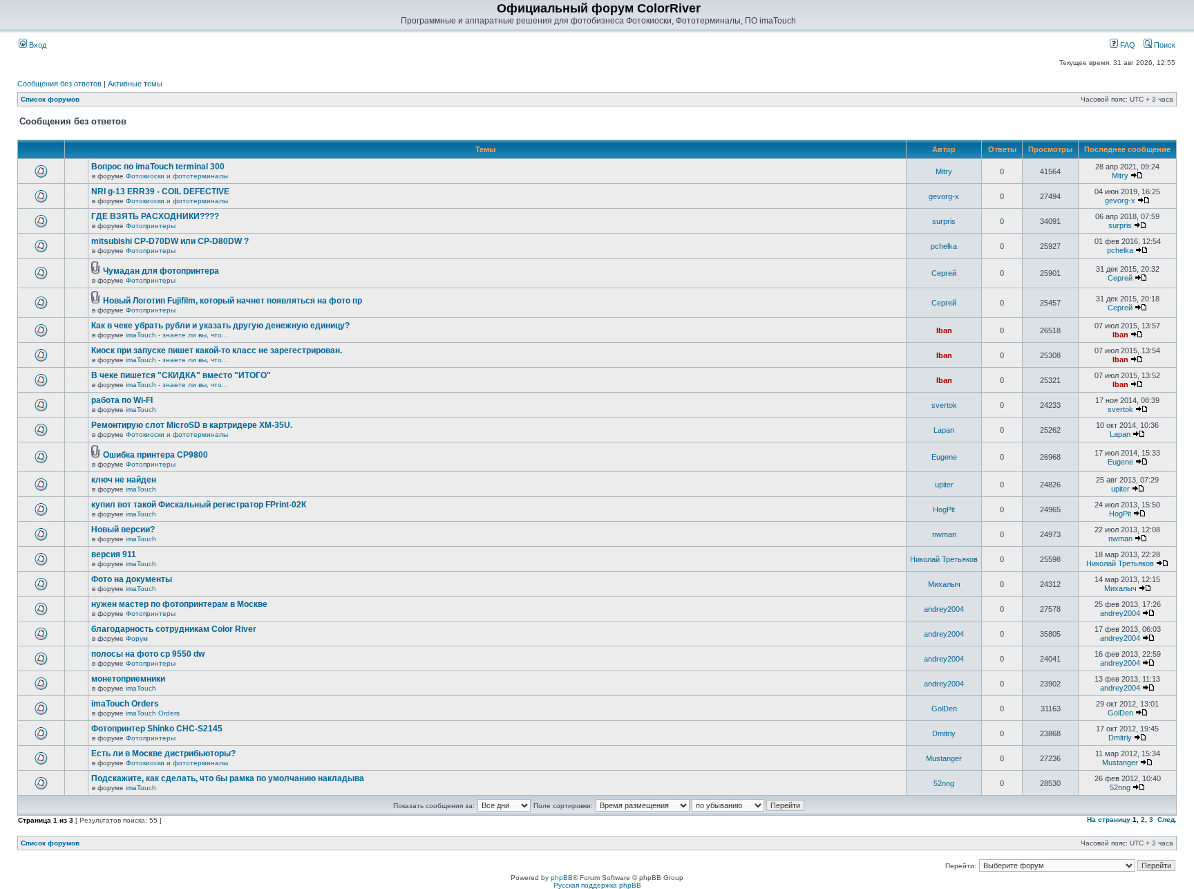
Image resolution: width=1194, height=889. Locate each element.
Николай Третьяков (944, 559)
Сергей (943, 273)
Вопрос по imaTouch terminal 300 (158, 166)
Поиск (1163, 45)
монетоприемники (128, 679)
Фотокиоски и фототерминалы (177, 176)
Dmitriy (944, 733)
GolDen (944, 708)
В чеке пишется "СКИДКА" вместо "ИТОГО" (181, 375)
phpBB (562, 877)
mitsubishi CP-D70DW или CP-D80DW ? (170, 241)
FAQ (1126, 45)
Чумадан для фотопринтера (161, 271)
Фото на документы (131, 579)
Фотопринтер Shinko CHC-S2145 (156, 728)
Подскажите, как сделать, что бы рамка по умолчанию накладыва (227, 778)
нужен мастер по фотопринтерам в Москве (179, 604)
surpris (944, 221)
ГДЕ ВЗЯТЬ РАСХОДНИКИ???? (155, 216)
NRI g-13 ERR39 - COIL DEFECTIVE (160, 191)
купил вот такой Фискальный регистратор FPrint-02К (198, 504)
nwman (944, 534)
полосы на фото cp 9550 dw (148, 654)
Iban (944, 330)
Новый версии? (123, 529)
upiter (944, 484)
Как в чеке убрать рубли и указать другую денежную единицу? (220, 325)
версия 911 (113, 554)
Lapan (944, 430)
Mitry (944, 171)
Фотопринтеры (151, 226)
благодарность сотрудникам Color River (173, 629)
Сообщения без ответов (59, 83)
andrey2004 (944, 609)
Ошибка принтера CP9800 (155, 455)
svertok (944, 405)
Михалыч (944, 584)
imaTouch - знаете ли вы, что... (177, 335)
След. (1167, 819)
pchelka (944, 246)
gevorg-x (944, 196)
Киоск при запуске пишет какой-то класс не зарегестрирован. (216, 350)
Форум (137, 638)
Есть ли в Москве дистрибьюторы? (163, 753)
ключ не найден (123, 480)
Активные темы (135, 83)
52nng (944, 783)
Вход (36, 45)
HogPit (944, 509)
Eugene (944, 457)
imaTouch (141, 409)
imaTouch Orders (125, 704)
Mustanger (944, 758)
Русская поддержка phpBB (597, 885)
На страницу (1108, 819)
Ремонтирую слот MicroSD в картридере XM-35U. (191, 425)
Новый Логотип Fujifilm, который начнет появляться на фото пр (232, 301)
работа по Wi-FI (122, 400)
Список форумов (50, 99)
